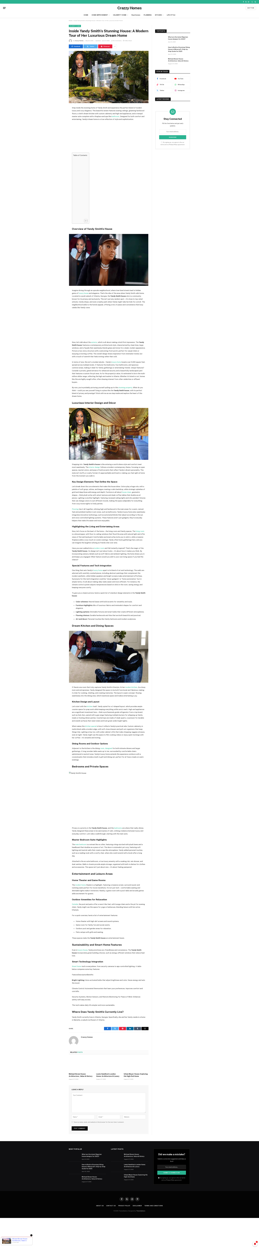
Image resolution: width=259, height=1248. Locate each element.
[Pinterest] (62, 129)
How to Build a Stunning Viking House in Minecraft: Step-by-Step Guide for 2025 (179, 49)
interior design (94, 467)
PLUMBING (148, 15)
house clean (126, 492)
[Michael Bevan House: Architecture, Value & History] (81, 1064)
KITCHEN (158, 15)
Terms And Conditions (153, 1205)
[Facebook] (62, 113)
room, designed (106, 748)
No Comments (117, 40)
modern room (99, 548)
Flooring (75, 509)
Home (70, 20)
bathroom (115, 116)
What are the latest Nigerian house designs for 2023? (178, 38)
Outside (75, 904)
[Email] (62, 134)
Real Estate (136, 15)
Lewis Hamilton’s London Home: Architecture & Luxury (107, 1075)
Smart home (76, 966)
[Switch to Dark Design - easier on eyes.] (252, 2)
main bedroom (80, 844)
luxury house (84, 293)
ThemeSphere (140, 1211)
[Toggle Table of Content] (85, 220)
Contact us (111, 1205)
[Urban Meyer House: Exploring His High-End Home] (136, 1064)
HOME (86, 15)
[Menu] (4, 8)
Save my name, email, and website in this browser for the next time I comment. (99, 1122)
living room (140, 531)
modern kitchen (131, 687)
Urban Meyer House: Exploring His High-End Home (136, 1075)
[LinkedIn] (62, 123)
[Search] (255, 2)
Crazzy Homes (79, 40)
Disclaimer (137, 1205)
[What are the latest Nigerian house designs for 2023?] (160, 40)
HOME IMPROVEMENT (100, 15)
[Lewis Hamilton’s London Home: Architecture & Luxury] (108, 1064)
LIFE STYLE (171, 15)
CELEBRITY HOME (119, 15)
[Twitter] (62, 118)
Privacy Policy (173, 144)
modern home (80, 885)
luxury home (116, 362)
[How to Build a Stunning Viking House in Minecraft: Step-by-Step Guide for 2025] (160, 50)
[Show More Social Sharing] (115, 46)
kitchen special (91, 726)
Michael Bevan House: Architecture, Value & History (80, 1075)
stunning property (125, 387)
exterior (94, 342)
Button (251, 8)
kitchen (89, 706)
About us (100, 1205)
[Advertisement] (108, 137)
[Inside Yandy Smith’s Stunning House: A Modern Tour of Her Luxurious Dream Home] (109, 77)
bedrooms (118, 828)
